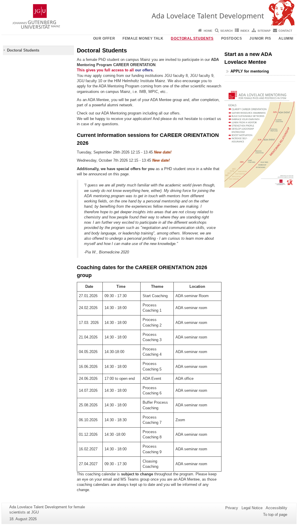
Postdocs (231, 38)
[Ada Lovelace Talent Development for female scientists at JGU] (149, 13)
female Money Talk (143, 38)
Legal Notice (252, 508)
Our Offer (104, 38)
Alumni (286, 38)
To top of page (275, 514)
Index (244, 30)
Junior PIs (260, 38)
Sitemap (264, 30)
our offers (143, 70)
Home (208, 30)
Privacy (231, 508)
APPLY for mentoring (249, 71)
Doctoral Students (192, 38)
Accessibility (276, 508)
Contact (285, 30)
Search (226, 30)
